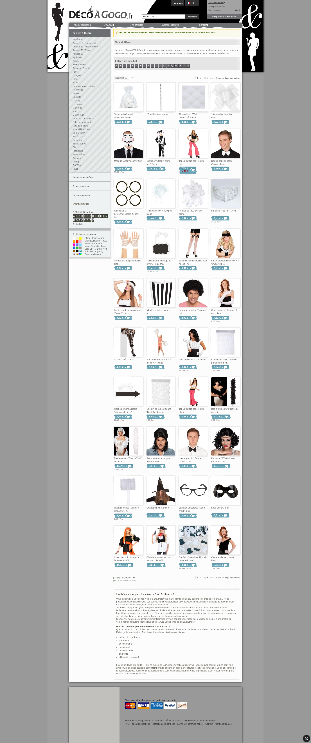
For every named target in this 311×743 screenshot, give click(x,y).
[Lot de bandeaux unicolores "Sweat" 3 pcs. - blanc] (128, 293)
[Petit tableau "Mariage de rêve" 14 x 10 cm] (161, 243)
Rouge (96, 241)
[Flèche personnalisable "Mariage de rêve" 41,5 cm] (128, 391)
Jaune (101, 238)
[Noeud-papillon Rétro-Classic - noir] (193, 441)
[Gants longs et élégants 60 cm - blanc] (225, 293)
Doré (87, 254)
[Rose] (80, 242)
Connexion (178, 2)
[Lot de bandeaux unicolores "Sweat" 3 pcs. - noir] (225, 243)
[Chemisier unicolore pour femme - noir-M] (128, 540)
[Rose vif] (74, 245)
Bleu (103, 246)
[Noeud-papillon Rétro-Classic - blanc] (225, 143)
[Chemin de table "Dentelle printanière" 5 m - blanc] (225, 342)
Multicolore (96, 254)
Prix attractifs (136, 25)
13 (216, 77)
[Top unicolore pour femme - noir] (193, 143)
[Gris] (80, 248)
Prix (132, 78)
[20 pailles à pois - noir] (161, 97)
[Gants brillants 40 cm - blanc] (193, 342)
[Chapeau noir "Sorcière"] (161, 490)
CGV (179, 724)
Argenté (98, 251)
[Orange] (74, 242)
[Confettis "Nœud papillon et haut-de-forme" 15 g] (193, 540)
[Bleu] (74, 248)
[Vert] (77, 248)
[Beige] (77, 239)
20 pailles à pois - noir (157, 114)
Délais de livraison (174, 720)
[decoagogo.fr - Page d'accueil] (102, 12)
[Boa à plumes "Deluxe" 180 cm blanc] (128, 441)
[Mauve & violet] (77, 245)
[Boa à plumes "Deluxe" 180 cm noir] (225, 391)
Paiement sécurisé (170, 25)
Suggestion (119, 77)
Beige (94, 238)
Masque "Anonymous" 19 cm (128, 161)
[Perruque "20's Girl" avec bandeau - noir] (225, 441)
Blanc (87, 238)
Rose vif (89, 243)
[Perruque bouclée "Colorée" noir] (193, 293)
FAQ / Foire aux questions (137, 724)
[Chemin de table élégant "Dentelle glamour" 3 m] (161, 391)
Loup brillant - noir (220, 508)
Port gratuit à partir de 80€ (224, 16)
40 (126, 577)
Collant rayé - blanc (123, 359)
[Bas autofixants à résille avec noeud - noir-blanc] (193, 243)
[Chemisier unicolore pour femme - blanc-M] (161, 540)
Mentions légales (223, 724)
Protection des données (163, 724)
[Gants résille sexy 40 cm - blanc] (225, 540)
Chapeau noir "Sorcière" (158, 508)
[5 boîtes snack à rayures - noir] (161, 293)
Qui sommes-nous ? (193, 724)
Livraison (108, 25)
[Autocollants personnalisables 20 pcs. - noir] (128, 193)
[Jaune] (80, 239)
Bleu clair (95, 246)
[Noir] (77, 251)
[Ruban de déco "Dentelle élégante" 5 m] (128, 490)
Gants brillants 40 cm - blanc (193, 359)
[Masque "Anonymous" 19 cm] (128, 143)
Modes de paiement (153, 720)
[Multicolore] (80, 254)
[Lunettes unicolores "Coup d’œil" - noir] (193, 490)
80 (129, 577)
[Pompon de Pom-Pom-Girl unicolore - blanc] (161, 342)
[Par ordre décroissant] (127, 77)
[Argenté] (74, 254)
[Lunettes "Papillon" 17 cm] (225, 193)
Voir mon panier (216, 2)
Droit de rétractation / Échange (200, 720)
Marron (98, 249)
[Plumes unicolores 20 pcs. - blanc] (161, 193)
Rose (103, 241)
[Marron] (74, 251)
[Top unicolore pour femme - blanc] (193, 391)
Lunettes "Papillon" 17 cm (223, 211)
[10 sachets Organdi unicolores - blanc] (128, 97)
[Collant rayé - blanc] (128, 342)
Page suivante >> (233, 77)
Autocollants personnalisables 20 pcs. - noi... (127, 214)
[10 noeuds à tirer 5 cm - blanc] (225, 97)
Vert (87, 249)
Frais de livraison (81, 25)
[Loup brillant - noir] (225, 490)
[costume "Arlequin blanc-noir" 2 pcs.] (161, 143)
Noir (105, 249)
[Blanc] (74, 239)
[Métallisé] (80, 251)
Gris (92, 249)
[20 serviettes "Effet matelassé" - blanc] (193, 97)
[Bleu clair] (80, 245)
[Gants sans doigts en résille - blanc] (128, 243)
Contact (203, 25)
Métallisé (89, 251)
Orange (88, 241)
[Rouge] (77, 242)
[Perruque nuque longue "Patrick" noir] (161, 441)
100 (133, 577)
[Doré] (77, 254)
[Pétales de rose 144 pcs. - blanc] (193, 193)
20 (123, 577)
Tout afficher (79, 224)
